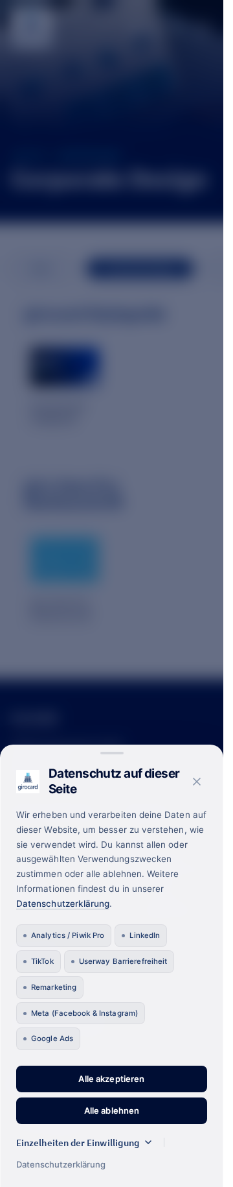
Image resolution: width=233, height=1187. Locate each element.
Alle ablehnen (112, 1110)
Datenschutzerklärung (62, 903)
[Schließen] (196, 781)
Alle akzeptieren (111, 1078)
